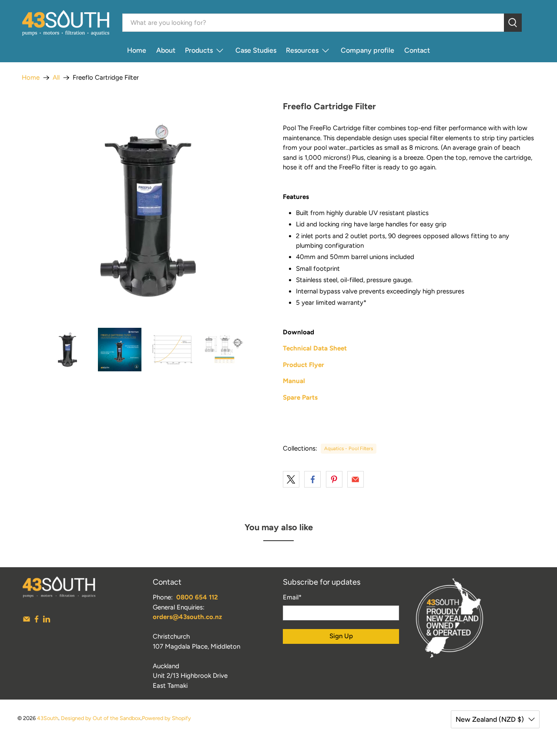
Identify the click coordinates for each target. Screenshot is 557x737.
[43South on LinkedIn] (46, 621)
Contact (417, 50)
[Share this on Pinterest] (334, 479)
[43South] (65, 23)
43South (47, 718)
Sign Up (341, 636)
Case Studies (255, 50)
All (56, 77)
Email (292, 597)
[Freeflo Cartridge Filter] (148, 210)
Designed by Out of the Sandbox (101, 718)
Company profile (367, 50)
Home (136, 50)
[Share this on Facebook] (312, 479)
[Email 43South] (26, 621)
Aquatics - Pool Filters (348, 448)
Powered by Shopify (166, 718)
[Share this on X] (291, 479)
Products (199, 50)
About (165, 50)
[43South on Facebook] (36, 621)
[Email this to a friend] (355, 479)
